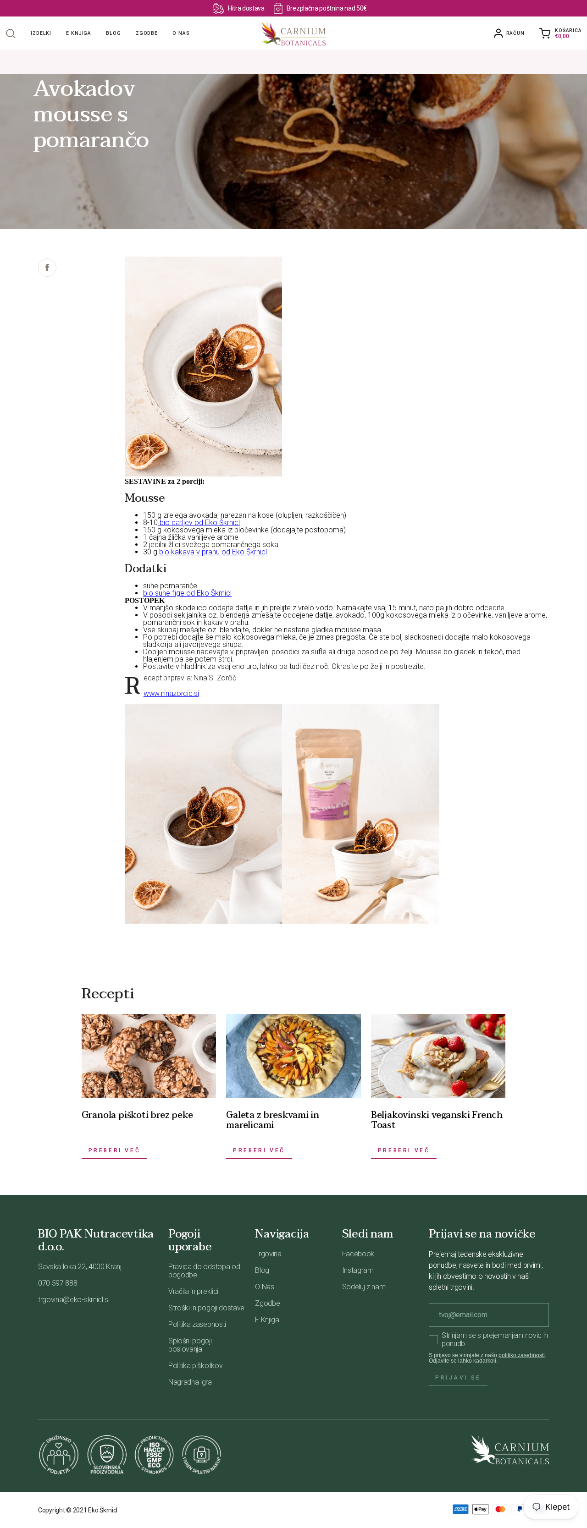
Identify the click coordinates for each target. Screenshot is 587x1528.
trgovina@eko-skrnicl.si (74, 1299)
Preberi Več (115, 1150)
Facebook (358, 1253)
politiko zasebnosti (521, 1355)
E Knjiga (267, 1319)
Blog (113, 33)
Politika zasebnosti (197, 1324)
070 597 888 (57, 1283)
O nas (180, 33)
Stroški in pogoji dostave (206, 1307)
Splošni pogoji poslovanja (190, 1344)
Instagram (358, 1270)
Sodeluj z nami (364, 1286)
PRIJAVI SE (458, 1378)
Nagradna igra (190, 1382)
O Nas (264, 1286)
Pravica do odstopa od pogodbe (204, 1270)
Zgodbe (147, 33)
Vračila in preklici (193, 1291)
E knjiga (78, 33)
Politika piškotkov (195, 1365)
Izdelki (41, 33)
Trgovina (268, 1253)
